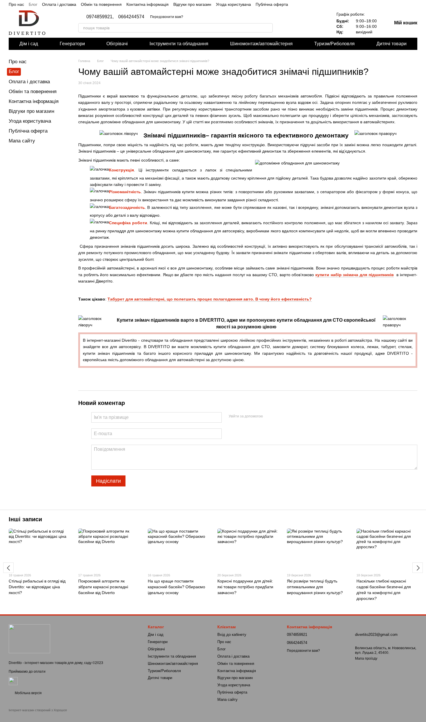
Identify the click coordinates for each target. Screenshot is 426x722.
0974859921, (100, 17)
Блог (33, 4)
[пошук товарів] (268, 27)
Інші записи (25, 519)
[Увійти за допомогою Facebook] (269, 416)
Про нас (16, 4)
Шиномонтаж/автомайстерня (261, 43)
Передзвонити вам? (166, 17)
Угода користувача (233, 4)
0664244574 (131, 17)
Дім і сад (28, 43)
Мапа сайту (22, 141)
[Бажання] (319, 23)
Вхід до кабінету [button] (231, 634)
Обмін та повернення (101, 4)
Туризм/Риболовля (334, 43)
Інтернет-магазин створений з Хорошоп (38, 710)
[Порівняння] (304, 23)
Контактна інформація (147, 4)
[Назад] (8, 567)
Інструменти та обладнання (179, 43)
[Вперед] (417, 567)
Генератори (72, 43)
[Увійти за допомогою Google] (278, 416)
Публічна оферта (272, 4)
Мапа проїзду (366, 658)
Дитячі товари (391, 43)
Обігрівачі (117, 43)
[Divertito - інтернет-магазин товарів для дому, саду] (29, 638)
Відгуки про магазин (192, 4)
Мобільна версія (28, 693)
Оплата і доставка (59, 4)
